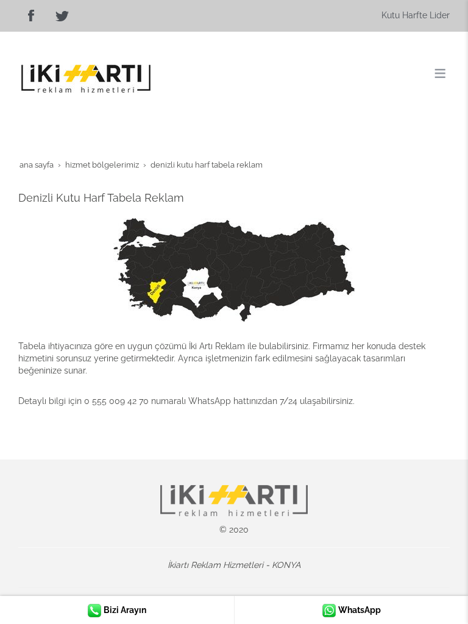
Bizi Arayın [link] (124, 610)
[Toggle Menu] (440, 73)
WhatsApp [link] (358, 610)
